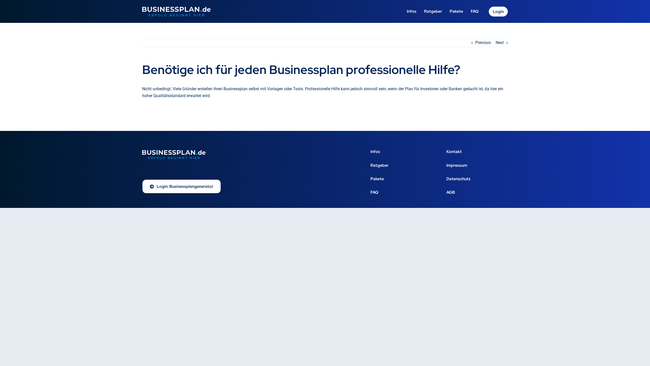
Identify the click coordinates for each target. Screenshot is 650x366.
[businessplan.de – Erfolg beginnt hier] (176, 8)
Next (500, 42)
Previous (483, 42)
